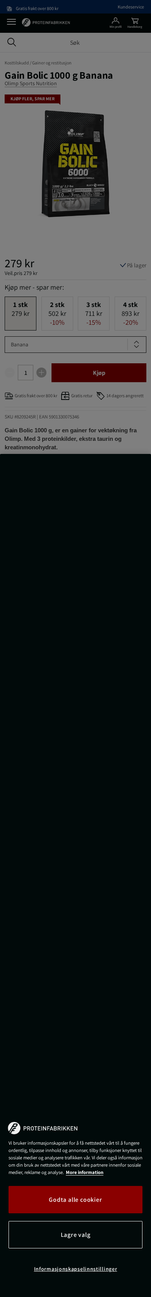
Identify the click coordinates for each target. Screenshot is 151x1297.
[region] (75, 875)
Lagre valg (76, 1235)
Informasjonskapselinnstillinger (75, 1268)
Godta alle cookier (75, 1200)
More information (84, 1172)
